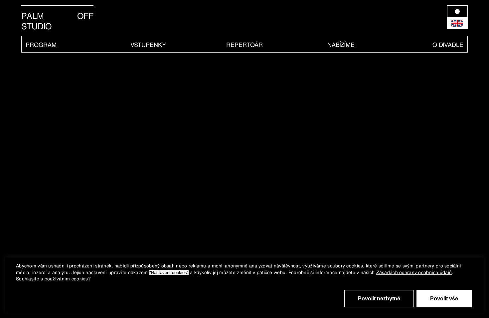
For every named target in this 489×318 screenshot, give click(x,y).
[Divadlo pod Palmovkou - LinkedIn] (223, 10)
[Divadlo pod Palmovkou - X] (214, 10)
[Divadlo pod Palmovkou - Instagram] (194, 10)
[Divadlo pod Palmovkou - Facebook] (185, 10)
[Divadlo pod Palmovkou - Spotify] (232, 10)
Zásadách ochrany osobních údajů (414, 272)
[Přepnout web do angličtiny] (457, 17)
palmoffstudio (57, 21)
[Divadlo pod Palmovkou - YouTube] (204, 10)
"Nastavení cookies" (169, 272)
